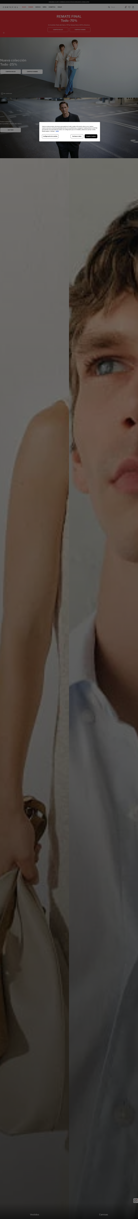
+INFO (57, 131)
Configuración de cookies (50, 136)
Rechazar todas (76, 136)
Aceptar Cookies (91, 136)
